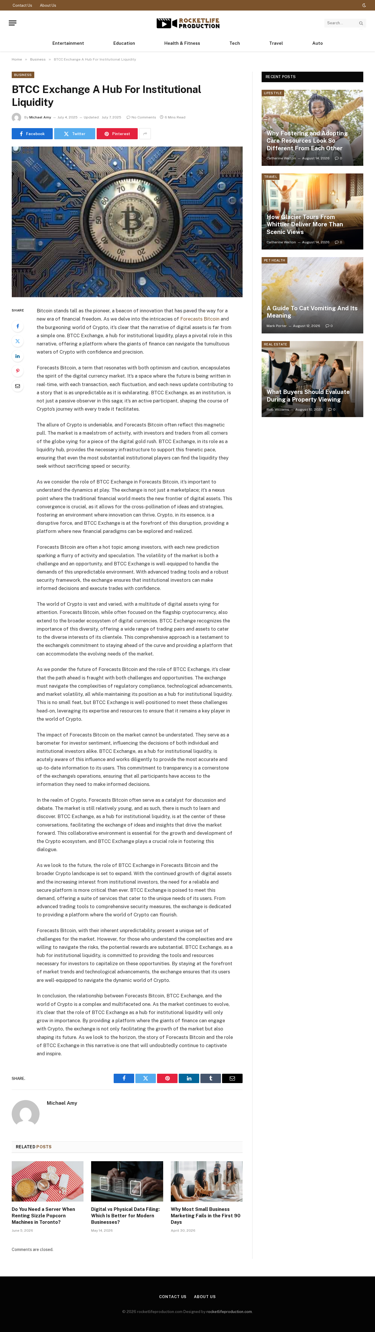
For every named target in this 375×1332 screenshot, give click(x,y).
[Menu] (12, 23)
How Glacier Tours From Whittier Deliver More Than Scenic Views (305, 224)
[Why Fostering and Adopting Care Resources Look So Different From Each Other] (312, 128)
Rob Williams (278, 409)
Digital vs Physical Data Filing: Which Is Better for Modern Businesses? (125, 1216)
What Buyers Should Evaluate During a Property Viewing (308, 395)
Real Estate (275, 344)
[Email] (17, 386)
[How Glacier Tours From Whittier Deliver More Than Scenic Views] (312, 211)
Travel (276, 43)
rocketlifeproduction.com (229, 1311)
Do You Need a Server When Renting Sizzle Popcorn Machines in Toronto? (43, 1216)
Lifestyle (273, 93)
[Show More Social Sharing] (145, 133)
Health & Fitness (182, 43)
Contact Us (22, 5)
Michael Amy (40, 117)
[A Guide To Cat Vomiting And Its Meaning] (312, 295)
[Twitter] (17, 341)
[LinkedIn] (17, 356)
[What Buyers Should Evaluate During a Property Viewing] (312, 379)
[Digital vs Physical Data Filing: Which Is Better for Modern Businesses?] (127, 1181)
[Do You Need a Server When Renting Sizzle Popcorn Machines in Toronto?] (47, 1181)
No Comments (144, 117)
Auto (317, 43)
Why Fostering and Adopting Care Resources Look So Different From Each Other (307, 141)
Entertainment (68, 43)
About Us (48, 5)
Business (23, 75)
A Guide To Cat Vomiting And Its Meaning (312, 312)
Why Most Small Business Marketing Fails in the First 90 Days (206, 1216)
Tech (234, 43)
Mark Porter (277, 326)
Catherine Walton (281, 158)
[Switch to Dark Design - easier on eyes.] (363, 5)
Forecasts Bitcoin (199, 319)
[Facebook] (17, 326)
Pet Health (274, 260)
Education (124, 43)
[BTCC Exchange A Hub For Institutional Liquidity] (127, 222)
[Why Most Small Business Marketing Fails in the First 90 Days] (207, 1181)
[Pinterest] (17, 371)
